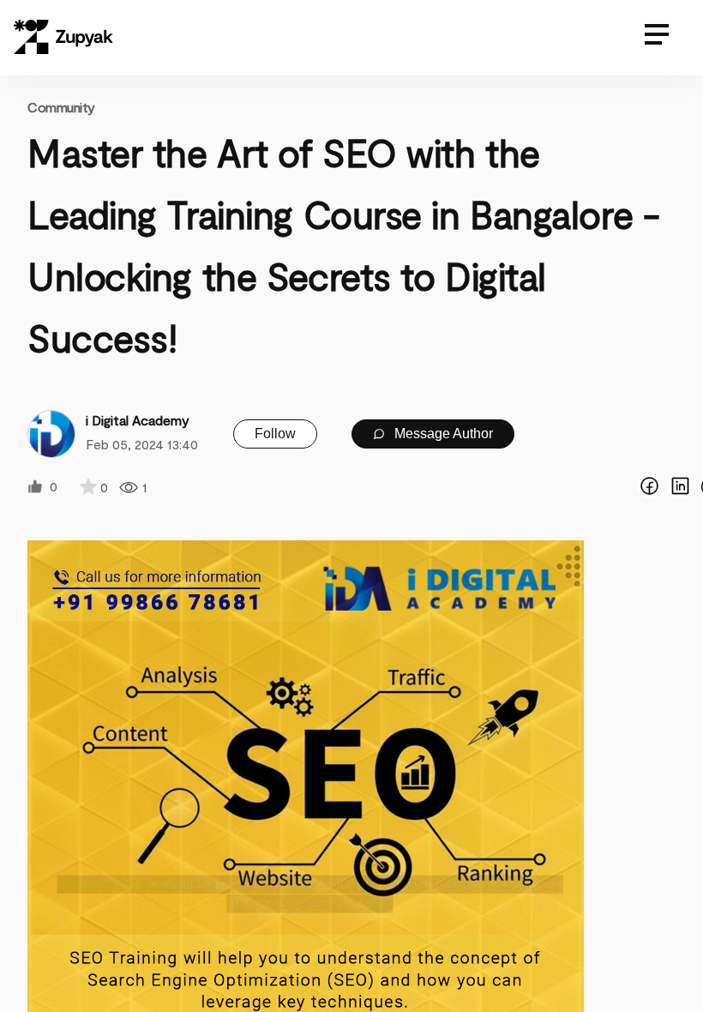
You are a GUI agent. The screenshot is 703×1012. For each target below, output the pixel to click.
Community (61, 107)
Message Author (442, 433)
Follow (275, 433)
